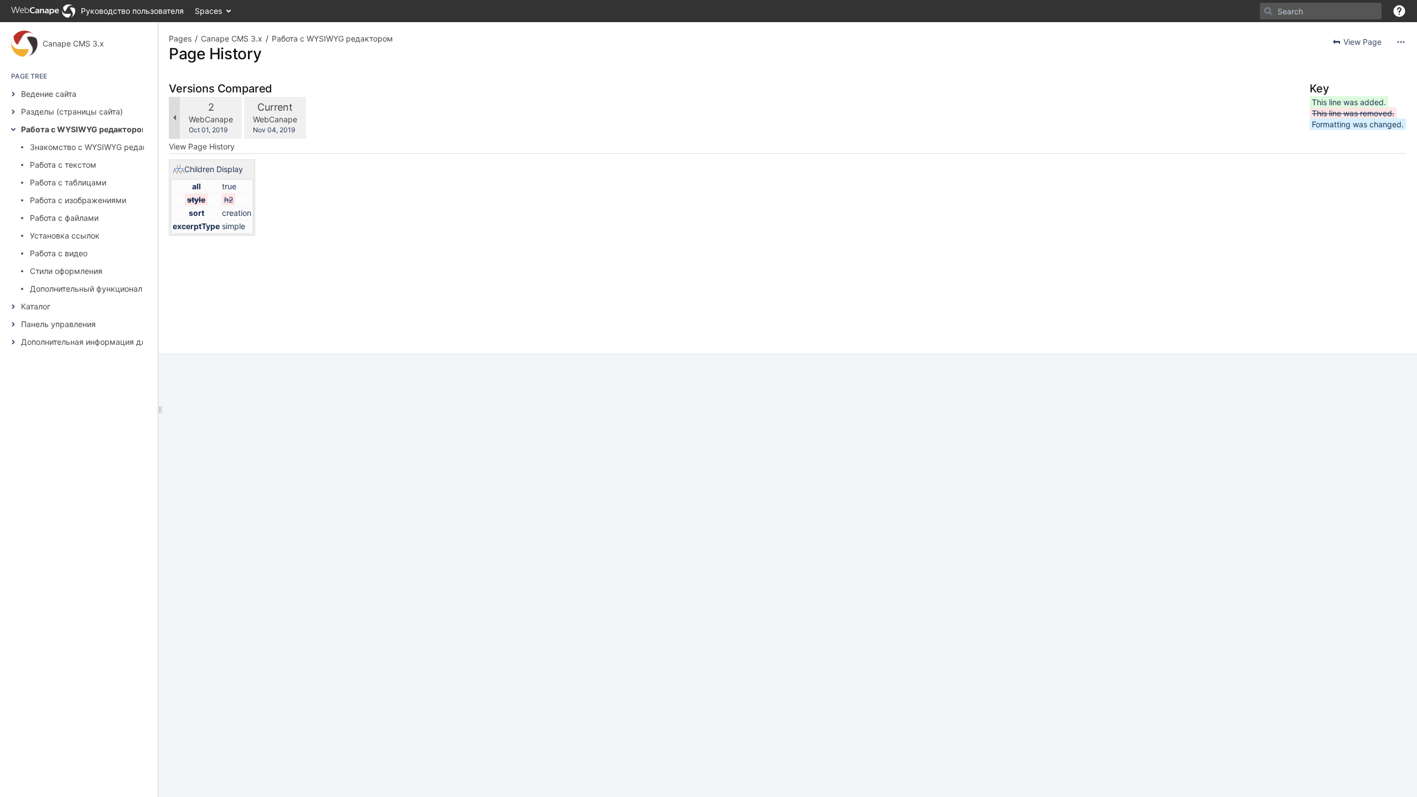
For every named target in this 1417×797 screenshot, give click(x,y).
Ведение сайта (48, 94)
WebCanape (211, 119)
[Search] (1268, 11)
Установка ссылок (65, 235)
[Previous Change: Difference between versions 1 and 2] (174, 118)
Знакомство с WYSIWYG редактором (100, 147)
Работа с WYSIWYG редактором (84, 129)
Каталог (35, 306)
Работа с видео (58, 253)
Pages (180, 38)
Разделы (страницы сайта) (72, 111)
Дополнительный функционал (86, 288)
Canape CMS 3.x (73, 43)
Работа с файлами (64, 217)
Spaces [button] (208, 10)
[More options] (1400, 42)
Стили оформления (66, 271)
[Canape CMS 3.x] (24, 43)
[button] (1399, 11)
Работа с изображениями (78, 200)
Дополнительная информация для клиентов (104, 341)
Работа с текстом (63, 164)
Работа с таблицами (68, 182)
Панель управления (58, 324)
